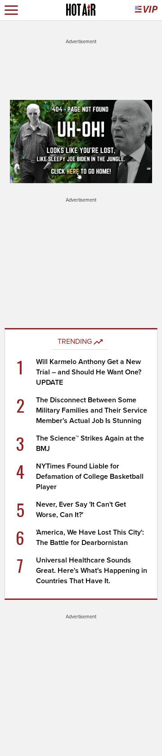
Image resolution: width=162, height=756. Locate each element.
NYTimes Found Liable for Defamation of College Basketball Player (90, 476)
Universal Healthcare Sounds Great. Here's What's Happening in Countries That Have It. (91, 570)
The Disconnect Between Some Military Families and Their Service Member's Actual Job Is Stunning (91, 410)
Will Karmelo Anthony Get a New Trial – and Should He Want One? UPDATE (88, 372)
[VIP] (146, 10)
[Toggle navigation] (11, 10)
